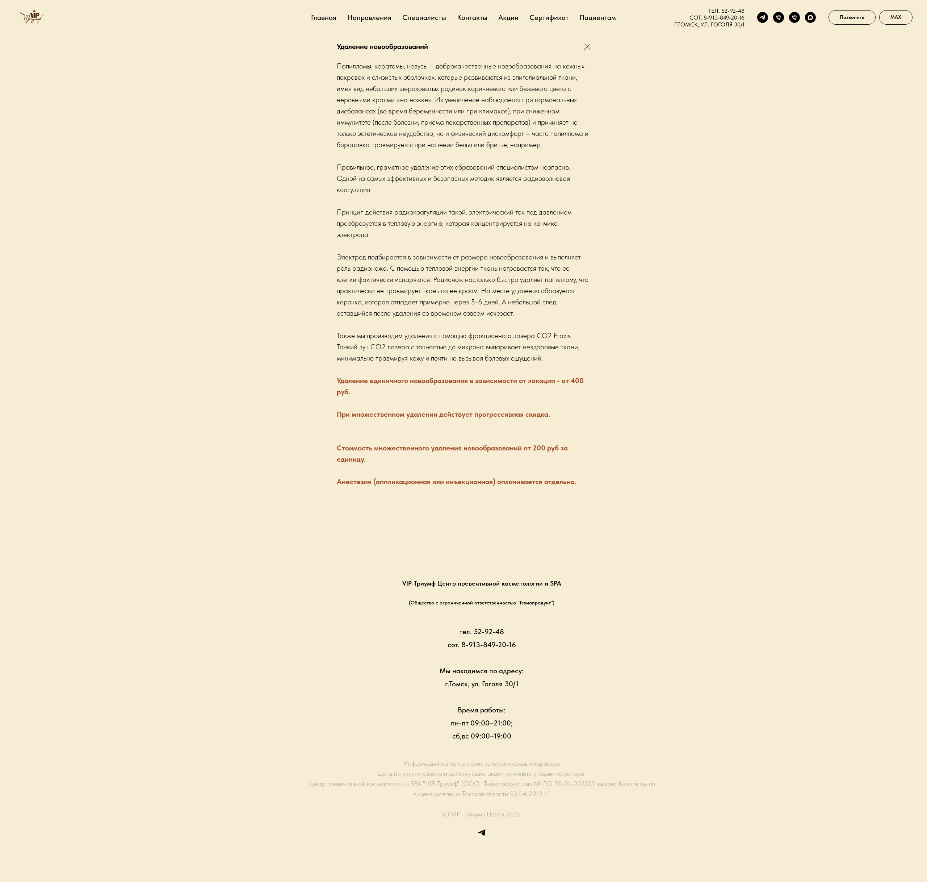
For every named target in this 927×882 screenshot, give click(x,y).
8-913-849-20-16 (724, 17)
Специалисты (424, 17)
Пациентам (597, 17)
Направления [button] (369, 17)
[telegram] (762, 17)
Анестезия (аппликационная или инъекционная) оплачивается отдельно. (456, 481)
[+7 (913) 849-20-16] (794, 17)
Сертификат (549, 17)
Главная (323, 17)
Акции (508, 17)
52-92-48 (732, 10)
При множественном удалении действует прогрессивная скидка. (443, 414)
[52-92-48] (778, 17)
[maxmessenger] (810, 17)
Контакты (472, 17)
